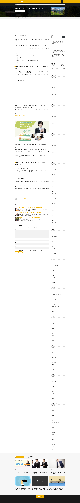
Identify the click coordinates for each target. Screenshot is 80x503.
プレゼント (54, 304)
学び (53, 369)
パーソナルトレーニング (56, 284)
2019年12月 (54, 220)
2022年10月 (54, 147)
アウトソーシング (55, 243)
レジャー (53, 328)
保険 (53, 342)
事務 (53, 335)
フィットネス (54, 301)
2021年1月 (54, 191)
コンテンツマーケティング (56, 265)
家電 (53, 376)
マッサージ (54, 316)
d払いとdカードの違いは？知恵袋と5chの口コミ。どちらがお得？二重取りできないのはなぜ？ (58, 51)
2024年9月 (54, 99)
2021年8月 (54, 174)
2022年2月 (54, 159)
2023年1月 (54, 140)
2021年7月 (54, 176)
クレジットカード (55, 258)
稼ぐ (53, 417)
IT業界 (53, 229)
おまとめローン (54, 236)
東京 (53, 398)
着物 (53, 415)
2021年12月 (54, 164)
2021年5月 (54, 181)
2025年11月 (54, 75)
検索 (52, 35)
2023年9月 (54, 123)
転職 (53, 439)
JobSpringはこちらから (18, 158)
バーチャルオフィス (55, 282)
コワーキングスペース (55, 263)
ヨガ (53, 318)
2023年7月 (54, 128)
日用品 (53, 391)
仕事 (53, 340)
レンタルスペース (55, 333)
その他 (53, 241)
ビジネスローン (54, 292)
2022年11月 (54, 145)
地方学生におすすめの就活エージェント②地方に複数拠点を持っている (27, 60)
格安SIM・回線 (54, 403)
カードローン (54, 248)
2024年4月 (54, 106)
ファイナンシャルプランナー (56, 294)
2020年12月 (54, 193)
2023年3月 (54, 138)
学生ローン (54, 371)
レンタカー (54, 330)
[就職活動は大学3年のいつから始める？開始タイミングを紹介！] (17, 219)
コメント (16, 229)
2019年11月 (54, 222)
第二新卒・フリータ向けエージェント (57, 422)
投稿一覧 (25, 198)
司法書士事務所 (54, 357)
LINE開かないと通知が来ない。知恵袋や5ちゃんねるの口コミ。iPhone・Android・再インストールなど (58, 60)
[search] (64, 4)
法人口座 (53, 405)
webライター (54, 234)
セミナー (53, 275)
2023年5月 (54, 133)
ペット (53, 311)
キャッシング (54, 253)
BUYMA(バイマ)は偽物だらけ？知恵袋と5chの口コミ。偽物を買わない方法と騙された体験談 (58, 55)
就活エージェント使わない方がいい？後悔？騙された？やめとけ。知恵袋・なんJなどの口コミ (40, 472)
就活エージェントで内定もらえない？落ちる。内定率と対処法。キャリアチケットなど (57, 489)
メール (16, 242)
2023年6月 (54, 130)
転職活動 (53, 444)
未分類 (53, 393)
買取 (53, 434)
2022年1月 (54, 162)
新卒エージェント (55, 388)
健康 (53, 345)
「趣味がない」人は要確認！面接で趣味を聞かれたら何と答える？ (30, 212)
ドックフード (54, 277)
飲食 (53, 449)
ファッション (54, 299)
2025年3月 (54, 89)
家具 (53, 374)
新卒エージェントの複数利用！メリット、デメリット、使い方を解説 (23, 489)
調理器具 (53, 432)
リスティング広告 (55, 323)
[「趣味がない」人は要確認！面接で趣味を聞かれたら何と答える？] (17, 214)
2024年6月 (54, 101)
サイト (15, 246)
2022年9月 (54, 150)
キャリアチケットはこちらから (20, 115)
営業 (53, 359)
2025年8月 (54, 82)
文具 (53, 386)
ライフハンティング (23, 499)
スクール (53, 272)
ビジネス (53, 287)
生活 (53, 410)
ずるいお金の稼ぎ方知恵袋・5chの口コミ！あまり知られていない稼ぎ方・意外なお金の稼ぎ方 (58, 42)
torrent (53, 66)
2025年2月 (54, 92)
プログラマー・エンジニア (56, 306)
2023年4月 (54, 135)
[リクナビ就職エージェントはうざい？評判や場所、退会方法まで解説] (17, 209)
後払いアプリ (54, 381)
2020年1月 (54, 217)
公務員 (53, 350)
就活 (53, 379)
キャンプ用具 (54, 255)
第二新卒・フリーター (55, 420)
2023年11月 (54, 118)
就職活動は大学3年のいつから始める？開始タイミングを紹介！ (29, 217)
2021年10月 (54, 169)
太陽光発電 (54, 362)
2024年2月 (54, 111)
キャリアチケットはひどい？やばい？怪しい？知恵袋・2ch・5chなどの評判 (23, 471)
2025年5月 (54, 87)
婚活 (53, 364)
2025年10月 (54, 77)
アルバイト (54, 246)
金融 (53, 446)
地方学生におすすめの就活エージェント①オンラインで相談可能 (26, 55)
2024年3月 (54, 109)
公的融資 (53, 352)
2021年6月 (54, 179)
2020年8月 (54, 203)
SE (52, 231)
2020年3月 (54, 215)
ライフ (53, 321)
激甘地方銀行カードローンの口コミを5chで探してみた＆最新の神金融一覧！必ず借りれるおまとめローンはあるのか (58, 46)
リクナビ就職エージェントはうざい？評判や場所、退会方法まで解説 (30, 207)
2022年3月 (54, 157)
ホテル (53, 313)
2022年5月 (54, 152)
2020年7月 (54, 205)
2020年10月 (54, 198)
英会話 (53, 429)
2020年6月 (54, 208)
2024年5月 (54, 104)
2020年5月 (54, 210)
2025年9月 (54, 80)
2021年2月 (54, 188)
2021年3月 (54, 186)
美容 (53, 427)
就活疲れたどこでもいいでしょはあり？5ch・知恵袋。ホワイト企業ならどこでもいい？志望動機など (57, 472)
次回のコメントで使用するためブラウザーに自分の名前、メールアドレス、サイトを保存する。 (28, 250)
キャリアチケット (20, 57)
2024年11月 (54, 94)
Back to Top (40, 496)
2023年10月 (54, 121)
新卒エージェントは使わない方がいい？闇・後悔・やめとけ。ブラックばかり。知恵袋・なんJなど (40, 489)
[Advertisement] (40, 25)
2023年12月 (54, 116)
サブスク (53, 270)
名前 (16, 238)
